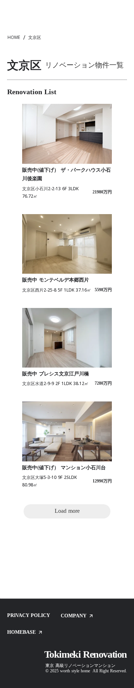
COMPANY (73, 615)
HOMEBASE (21, 632)
